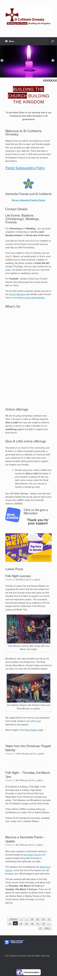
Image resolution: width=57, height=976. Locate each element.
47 (38, 923)
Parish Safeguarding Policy (25, 167)
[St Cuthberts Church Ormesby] (28, 16)
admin (37, 579)
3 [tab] (48, 80)
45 (27, 923)
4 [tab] (50, 80)
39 (38, 919)
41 (49, 919)
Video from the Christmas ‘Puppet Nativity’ (28, 748)
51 (40, 928)
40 (43, 919)
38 (32, 919)
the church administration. (33, 297)
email (7, 269)
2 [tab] (46, 80)
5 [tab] (53, 80)
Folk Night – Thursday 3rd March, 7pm (28, 774)
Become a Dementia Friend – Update (25, 839)
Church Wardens (17, 294)
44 (21, 923)
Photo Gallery (31, 729)
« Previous (13, 919)
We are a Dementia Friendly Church (28, 200)
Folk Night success (18, 576)
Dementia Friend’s (32, 854)
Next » (47, 928)
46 (32, 923)
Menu (11, 41)
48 (43, 923)
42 (10, 923)
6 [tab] (55, 80)
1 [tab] (44, 80)
